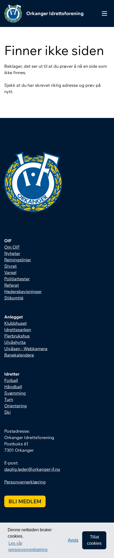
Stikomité (13, 297)
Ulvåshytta (15, 342)
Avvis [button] (73, 540)
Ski (7, 412)
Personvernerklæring (25, 481)
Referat (11, 285)
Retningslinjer (17, 259)
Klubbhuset (15, 323)
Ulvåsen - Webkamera (25, 348)
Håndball (13, 386)
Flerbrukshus (17, 336)
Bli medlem (24, 501)
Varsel (10, 272)
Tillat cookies (94, 540)
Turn (8, 399)
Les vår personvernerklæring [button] (27, 546)
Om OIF (12, 247)
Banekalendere (19, 355)
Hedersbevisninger (23, 291)
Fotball (11, 380)
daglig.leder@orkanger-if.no (32, 469)
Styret (10, 266)
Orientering (15, 405)
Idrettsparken (17, 329)
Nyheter (12, 253)
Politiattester (17, 278)
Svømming (15, 393)
